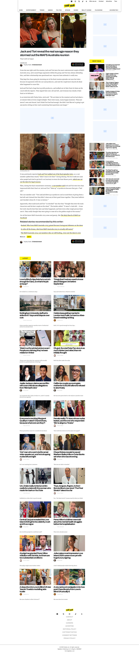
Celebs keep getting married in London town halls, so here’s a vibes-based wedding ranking (69, 315)
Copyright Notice (69, 632)
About (69, 620)
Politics (59, 10)
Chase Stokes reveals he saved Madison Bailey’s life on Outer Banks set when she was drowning (69, 454)
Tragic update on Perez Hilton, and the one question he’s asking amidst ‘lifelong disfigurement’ (112, 76)
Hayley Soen (27, 65)
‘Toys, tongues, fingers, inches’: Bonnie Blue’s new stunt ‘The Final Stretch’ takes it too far (68, 488)
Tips (115, 1)
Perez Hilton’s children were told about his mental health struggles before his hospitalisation (68, 521)
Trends (42, 10)
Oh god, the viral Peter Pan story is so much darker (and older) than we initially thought (69, 350)
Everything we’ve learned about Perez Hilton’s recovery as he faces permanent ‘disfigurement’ (113, 67)
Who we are (92, 1)
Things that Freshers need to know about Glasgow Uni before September (68, 281)
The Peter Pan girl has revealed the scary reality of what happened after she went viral (112, 172)
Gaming (50, 10)
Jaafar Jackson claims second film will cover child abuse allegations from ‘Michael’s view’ (34, 385)
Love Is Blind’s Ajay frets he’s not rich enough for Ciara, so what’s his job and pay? (35, 281)
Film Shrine (98, 10)
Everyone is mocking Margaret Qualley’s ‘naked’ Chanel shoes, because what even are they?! (33, 420)
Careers (69, 623)
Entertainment (31, 10)
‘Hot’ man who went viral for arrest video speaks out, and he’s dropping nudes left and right (35, 454)
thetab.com (66, 647)
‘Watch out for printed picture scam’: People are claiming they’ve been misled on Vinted (35, 350)
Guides (76, 10)
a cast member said (58, 186)
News (21, 10)
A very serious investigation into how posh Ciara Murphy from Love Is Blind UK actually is (69, 589)
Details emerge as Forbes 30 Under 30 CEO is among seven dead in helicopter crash (113, 93)
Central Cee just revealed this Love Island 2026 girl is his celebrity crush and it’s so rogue (35, 521)
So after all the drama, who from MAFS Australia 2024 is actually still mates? (47, 229)
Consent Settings (69, 635)
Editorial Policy (69, 629)
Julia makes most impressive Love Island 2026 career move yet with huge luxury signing (68, 555)
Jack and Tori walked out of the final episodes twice (55, 174)
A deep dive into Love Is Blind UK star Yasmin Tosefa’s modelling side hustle (35, 589)
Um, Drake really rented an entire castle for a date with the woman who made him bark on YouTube (35, 488)
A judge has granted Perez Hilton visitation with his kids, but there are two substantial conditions (35, 555)
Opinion (67, 10)
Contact (101, 1)
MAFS (29, 236)
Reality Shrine (86, 10)
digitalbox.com (70, 651)
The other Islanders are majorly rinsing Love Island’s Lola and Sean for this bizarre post (113, 154)
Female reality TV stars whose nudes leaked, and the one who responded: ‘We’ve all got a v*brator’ (69, 420)
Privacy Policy (69, 638)
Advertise (109, 1)
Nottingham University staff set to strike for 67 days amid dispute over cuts (34, 315)
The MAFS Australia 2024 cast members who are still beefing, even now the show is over (51, 233)
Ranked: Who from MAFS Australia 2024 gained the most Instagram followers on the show (52, 225)
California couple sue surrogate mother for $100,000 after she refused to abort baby (69, 385)
